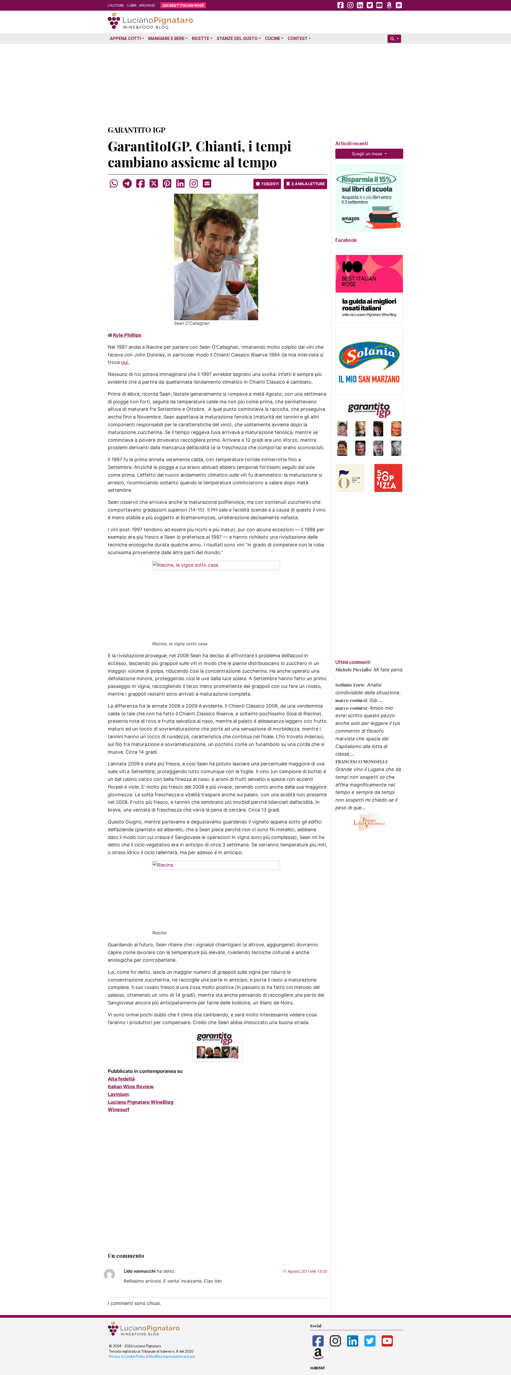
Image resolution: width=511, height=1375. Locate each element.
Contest (298, 38)
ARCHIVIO (147, 5)
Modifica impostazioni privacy (172, 1356)
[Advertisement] (255, 83)
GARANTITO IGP (137, 130)
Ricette (200, 38)
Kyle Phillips (127, 335)
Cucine (272, 38)
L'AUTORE (116, 5)
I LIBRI (131, 5)
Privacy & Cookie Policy (127, 1356)
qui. (125, 362)
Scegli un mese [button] (368, 153)
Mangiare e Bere (166, 38)
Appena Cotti (125, 38)
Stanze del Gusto (237, 38)
